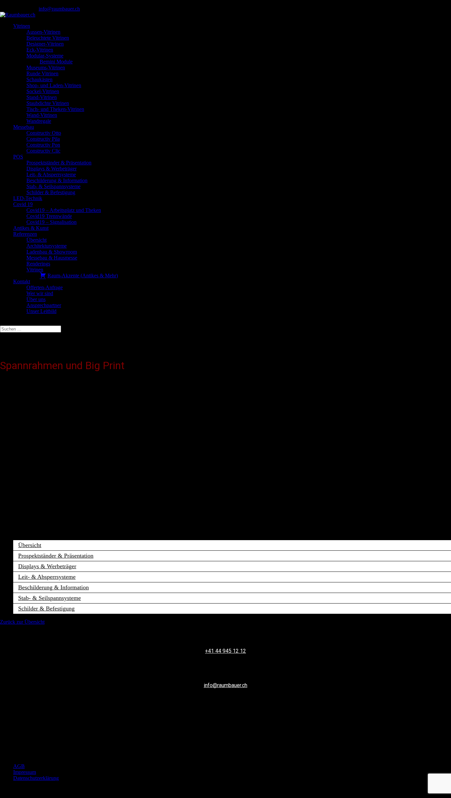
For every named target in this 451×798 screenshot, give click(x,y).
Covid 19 (23, 204)
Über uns (36, 299)
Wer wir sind (39, 293)
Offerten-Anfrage (44, 287)
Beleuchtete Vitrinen (47, 38)
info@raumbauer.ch (225, 685)
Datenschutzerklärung (36, 778)
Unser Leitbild (41, 311)
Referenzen (25, 234)
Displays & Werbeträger (51, 168)
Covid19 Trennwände (49, 216)
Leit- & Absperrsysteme (51, 174)
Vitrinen (21, 26)
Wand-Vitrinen (41, 115)
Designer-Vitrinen (45, 44)
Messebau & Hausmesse (51, 257)
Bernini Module (56, 61)
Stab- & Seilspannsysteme (53, 186)
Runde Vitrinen (42, 73)
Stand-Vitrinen (41, 97)
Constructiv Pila (43, 139)
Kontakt (21, 281)
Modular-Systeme (44, 55)
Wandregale (38, 121)
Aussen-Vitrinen (43, 32)
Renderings (38, 263)
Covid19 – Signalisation (51, 222)
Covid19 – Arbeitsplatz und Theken (63, 210)
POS (18, 156)
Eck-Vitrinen (39, 49)
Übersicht (36, 240)
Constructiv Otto (43, 133)
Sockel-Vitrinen (42, 91)
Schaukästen (39, 79)
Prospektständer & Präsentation (58, 162)
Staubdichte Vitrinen (47, 103)
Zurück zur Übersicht (22, 622)
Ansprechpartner (43, 305)
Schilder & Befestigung (50, 192)
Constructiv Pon (43, 145)
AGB (19, 766)
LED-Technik (27, 198)
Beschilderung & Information (56, 180)
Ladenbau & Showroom (51, 252)
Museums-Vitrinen (45, 67)
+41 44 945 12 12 (225, 651)
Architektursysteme (46, 246)
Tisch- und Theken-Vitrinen (55, 109)
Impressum (24, 772)
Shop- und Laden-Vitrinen (53, 85)
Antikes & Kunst (31, 228)
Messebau (23, 127)
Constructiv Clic (43, 151)
